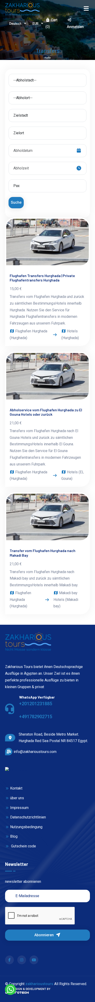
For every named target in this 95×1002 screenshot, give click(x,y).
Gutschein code (23, 846)
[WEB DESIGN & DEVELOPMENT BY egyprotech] (17, 994)
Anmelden (75, 27)
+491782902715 (35, 716)
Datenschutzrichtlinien (28, 817)
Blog (13, 836)
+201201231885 (35, 703)
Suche (16, 202)
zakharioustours (39, 984)
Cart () (51, 23)
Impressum (19, 807)
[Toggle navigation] (86, 9)
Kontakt (16, 788)
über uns (17, 798)
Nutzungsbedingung (26, 827)
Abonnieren (44, 935)
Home (48, 57)
